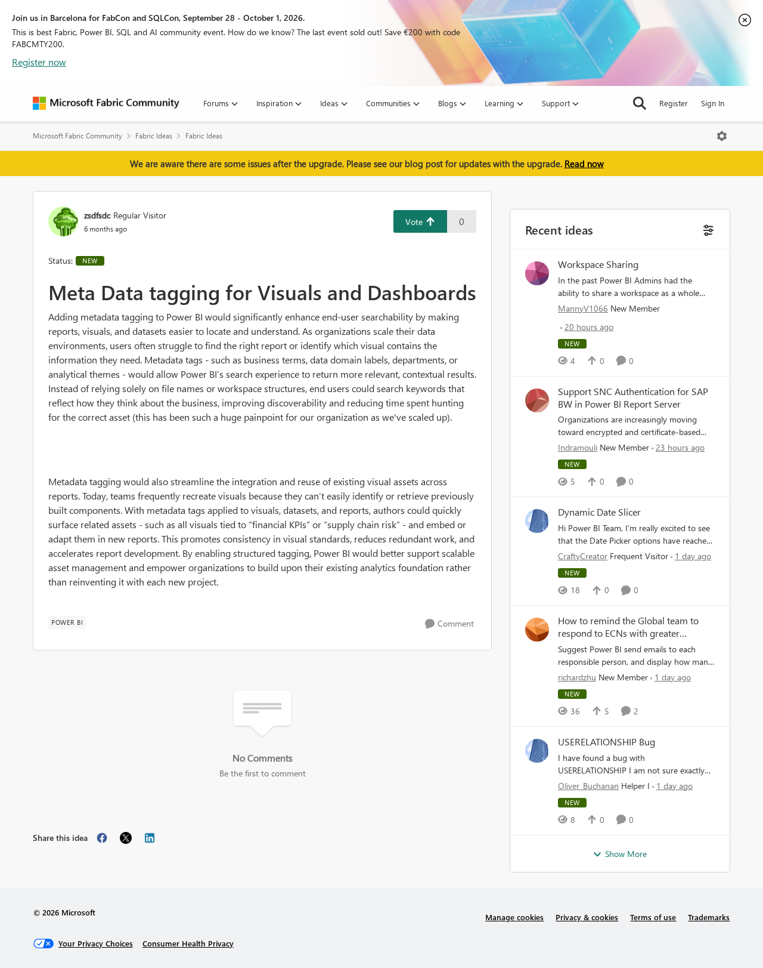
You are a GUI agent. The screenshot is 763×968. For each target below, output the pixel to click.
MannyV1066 (583, 308)
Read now (584, 163)
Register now (39, 62)
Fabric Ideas (153, 135)
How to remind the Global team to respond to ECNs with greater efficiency (628, 627)
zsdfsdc (97, 215)
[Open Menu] (722, 136)
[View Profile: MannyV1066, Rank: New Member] (537, 273)
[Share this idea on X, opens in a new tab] (125, 837)
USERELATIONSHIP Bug (606, 742)
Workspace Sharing (598, 264)
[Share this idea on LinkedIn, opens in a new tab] (149, 837)
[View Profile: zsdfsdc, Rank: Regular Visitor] (63, 221)
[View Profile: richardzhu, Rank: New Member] (537, 630)
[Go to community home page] (106, 103)
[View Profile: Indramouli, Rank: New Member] (537, 400)
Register (673, 103)
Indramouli (577, 447)
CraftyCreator (582, 556)
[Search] (639, 103)
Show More (626, 853)
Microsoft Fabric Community (77, 135)
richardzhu (577, 677)
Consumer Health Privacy (188, 943)
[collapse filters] (707, 228)
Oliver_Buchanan (588, 785)
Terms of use (653, 917)
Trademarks (709, 917)
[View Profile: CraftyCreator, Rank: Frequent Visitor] (537, 521)
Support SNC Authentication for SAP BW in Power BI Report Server (633, 398)
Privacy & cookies (587, 917)
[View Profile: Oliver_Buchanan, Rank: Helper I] (537, 751)
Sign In (712, 103)
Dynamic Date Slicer (599, 512)
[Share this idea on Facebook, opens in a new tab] (101, 837)
